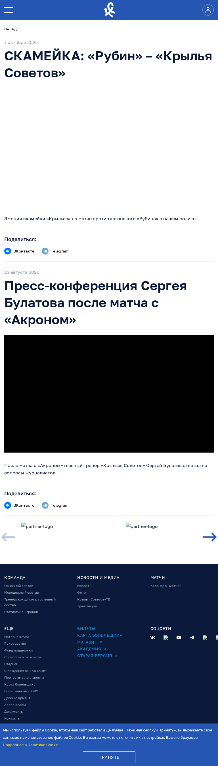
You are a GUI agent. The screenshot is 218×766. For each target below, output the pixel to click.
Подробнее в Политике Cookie (30, 744)
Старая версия (94, 655)
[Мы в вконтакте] (152, 637)
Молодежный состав (21, 592)
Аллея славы (15, 705)
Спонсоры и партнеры (22, 657)
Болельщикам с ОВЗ (21, 691)
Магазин (87, 642)
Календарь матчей (165, 585)
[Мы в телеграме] (192, 637)
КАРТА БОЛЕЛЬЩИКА (99, 635)
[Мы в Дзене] (205, 637)
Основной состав (18, 585)
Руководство (15, 643)
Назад (10, 29)
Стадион (11, 664)
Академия (89, 648)
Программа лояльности (24, 677)
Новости (84, 585)
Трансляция (87, 606)
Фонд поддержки (18, 650)
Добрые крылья (17, 698)
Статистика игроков (21, 612)
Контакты (12, 718)
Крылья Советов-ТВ (93, 599)
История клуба (16, 637)
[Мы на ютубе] (179, 637)
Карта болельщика (19, 684)
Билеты (86, 628)
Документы (14, 711)
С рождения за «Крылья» (25, 671)
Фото (81, 592)
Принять (109, 757)
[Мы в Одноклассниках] (166, 637)
